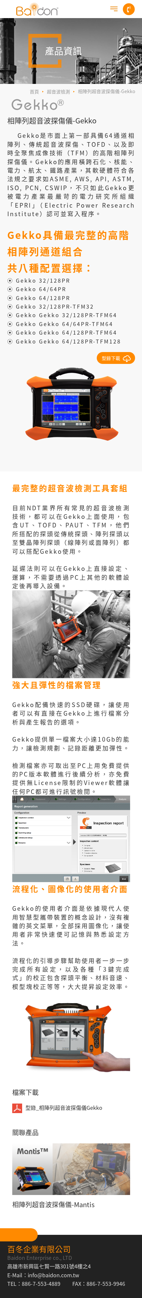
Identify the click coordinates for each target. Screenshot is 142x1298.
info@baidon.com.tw (53, 1275)
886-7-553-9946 (106, 1283)
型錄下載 (111, 358)
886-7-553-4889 (41, 1283)
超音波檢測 (58, 91)
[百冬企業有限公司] (37, 9)
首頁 (34, 91)
